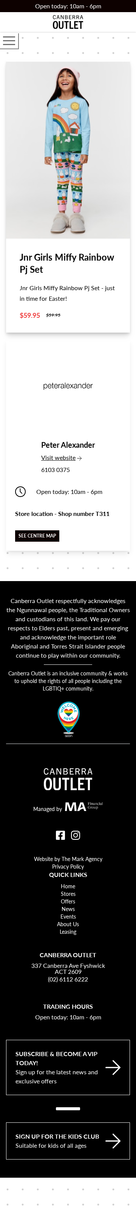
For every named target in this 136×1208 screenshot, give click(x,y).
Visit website (68, 457)
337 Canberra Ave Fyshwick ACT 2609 (68, 969)
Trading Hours (68, 1006)
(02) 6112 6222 (68, 979)
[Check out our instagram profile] (75, 835)
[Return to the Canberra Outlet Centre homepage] (68, 22)
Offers (68, 901)
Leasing (68, 931)
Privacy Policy (68, 866)
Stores (68, 893)
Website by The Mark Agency (68, 859)
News (68, 909)
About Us (68, 924)
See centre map (37, 536)
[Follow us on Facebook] (60, 835)
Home (68, 886)
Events (68, 916)
